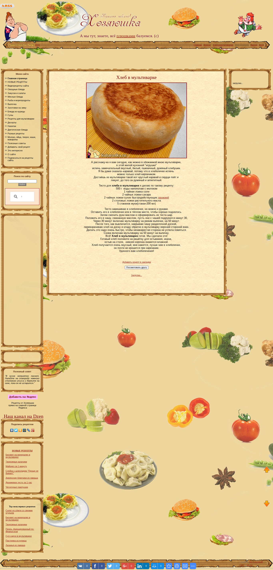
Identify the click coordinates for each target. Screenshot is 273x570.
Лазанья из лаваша (15, 545)
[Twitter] (16, 430)
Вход (261, 45)
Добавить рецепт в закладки (136, 262)
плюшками (126, 36)
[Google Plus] (33, 430)
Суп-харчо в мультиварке (19, 536)
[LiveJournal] (29, 430)
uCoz (250, 564)
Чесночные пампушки (17, 487)
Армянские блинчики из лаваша (22, 478)
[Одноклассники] (20, 430)
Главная (198, 45)
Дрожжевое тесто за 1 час (19, 482)
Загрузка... (136, 275)
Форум (207, 45)
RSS (37, 45)
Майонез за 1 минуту (16, 466)
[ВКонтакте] (12, 430)
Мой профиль (242, 45)
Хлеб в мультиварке (223, 45)
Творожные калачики (16, 461)
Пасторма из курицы (16, 540)
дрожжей (163, 197)
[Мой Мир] (24, 430)
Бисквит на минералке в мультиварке (18, 455)
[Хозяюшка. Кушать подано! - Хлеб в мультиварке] (169, 566)
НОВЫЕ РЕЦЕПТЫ (22, 451)
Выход (254, 45)
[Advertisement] (136, 58)
